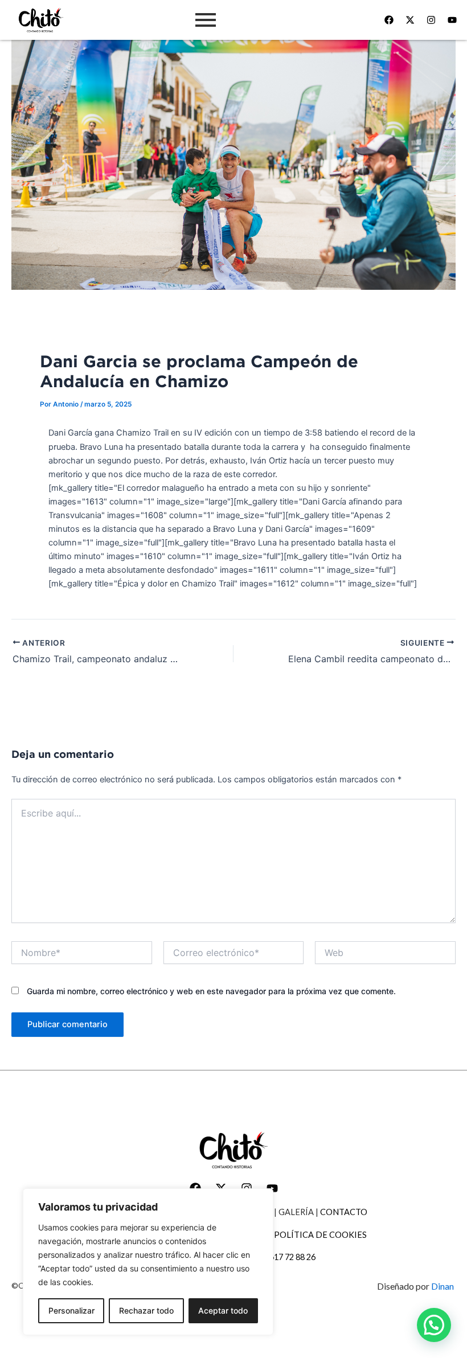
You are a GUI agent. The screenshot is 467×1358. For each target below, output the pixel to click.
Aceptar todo (223, 1310)
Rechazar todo (146, 1310)
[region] (148, 1261)
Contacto (343, 1212)
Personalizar (71, 1310)
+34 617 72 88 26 (284, 1257)
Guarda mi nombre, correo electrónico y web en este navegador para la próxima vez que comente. (211, 991)
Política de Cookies (320, 1235)
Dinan (443, 1286)
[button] (434, 1325)
